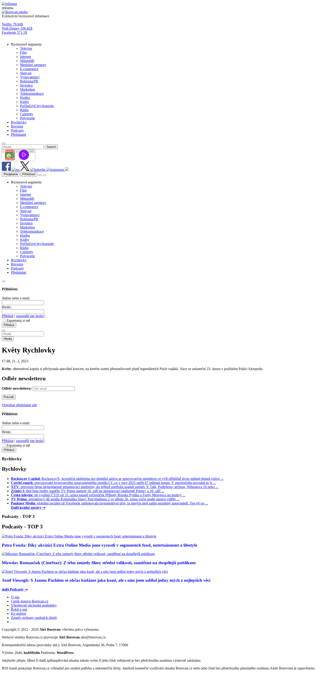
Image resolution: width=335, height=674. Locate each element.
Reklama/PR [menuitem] (29, 81)
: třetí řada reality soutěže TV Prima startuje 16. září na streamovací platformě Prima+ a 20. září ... (87, 491)
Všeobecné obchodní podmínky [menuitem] (34, 605)
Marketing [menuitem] (27, 89)
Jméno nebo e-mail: (16, 298)
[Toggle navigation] (44, 175)
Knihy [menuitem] (24, 102)
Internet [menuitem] (25, 57)
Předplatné (11, 174)
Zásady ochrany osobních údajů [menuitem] (34, 618)
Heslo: (6, 307)
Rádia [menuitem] (24, 110)
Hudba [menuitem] (25, 98)
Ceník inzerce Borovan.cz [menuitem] (29, 601)
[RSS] (16, 170)
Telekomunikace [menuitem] (32, 93)
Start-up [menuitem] (25, 73)
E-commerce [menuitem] (29, 69)
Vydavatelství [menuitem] (29, 77)
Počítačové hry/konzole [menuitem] (37, 106)
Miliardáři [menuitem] (27, 61)
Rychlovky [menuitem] (19, 122)
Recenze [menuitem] (17, 126)
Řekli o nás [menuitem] (19, 609)
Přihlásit (7, 316)
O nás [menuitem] (15, 597)
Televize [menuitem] (26, 48)
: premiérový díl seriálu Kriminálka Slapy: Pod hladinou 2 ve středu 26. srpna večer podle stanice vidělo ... (95, 499)
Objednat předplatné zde (19, 405)
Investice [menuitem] (26, 85)
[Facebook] (7, 170)
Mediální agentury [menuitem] (33, 65)
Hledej (8, 338)
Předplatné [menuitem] (18, 134)
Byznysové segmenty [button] (26, 44)
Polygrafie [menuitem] (27, 118)
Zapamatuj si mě (18, 320)
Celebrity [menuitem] (26, 114)
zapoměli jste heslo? (30, 316)
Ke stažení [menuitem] (18, 613)
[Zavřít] (3, 281)
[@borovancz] (25, 170)
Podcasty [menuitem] (17, 130)
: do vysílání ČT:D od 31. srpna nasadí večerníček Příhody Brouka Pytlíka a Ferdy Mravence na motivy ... (98, 495)
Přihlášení (29, 174)
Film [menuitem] (23, 52)
